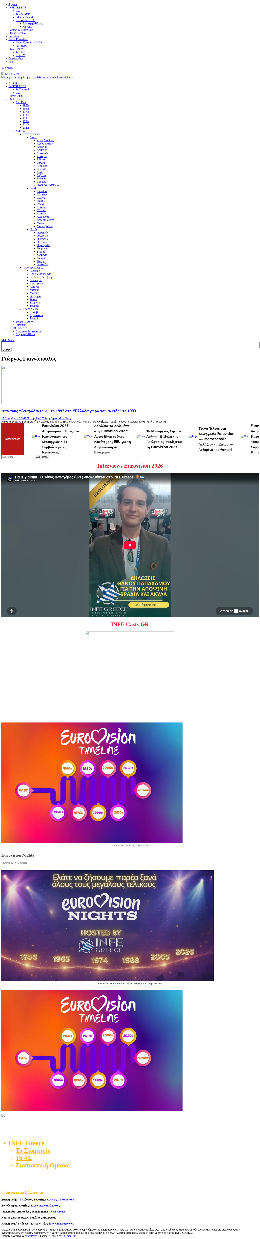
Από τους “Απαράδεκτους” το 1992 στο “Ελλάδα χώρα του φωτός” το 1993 (68, 411)
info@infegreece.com (61, 1223)
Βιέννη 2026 (15, 95)
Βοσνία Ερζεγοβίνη (41, 277)
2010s (26, 124)
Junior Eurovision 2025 (29, 42)
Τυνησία (34, 318)
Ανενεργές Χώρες (33, 267)
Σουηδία (41, 257)
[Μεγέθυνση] (254, 875)
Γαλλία (41, 162)
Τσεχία (41, 261)
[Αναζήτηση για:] (18, 456)
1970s (26, 111)
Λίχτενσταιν (36, 315)
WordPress (31, 1235)
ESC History (15, 48)
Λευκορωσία (37, 283)
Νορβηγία (42, 232)
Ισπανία (41, 197)
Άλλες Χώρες (30, 308)
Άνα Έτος (21, 102)
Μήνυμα (27, 26)
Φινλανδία (42, 264)
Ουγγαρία (35, 296)
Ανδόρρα (35, 270)
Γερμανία (42, 165)
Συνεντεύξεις (15, 58)
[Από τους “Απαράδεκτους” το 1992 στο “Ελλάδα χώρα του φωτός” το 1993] (35, 403)
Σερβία (41, 251)
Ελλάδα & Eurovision (20, 29)
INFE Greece (57, 1211)
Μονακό (34, 292)
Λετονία (41, 213)
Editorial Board (24, 17)
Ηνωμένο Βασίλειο (48, 184)
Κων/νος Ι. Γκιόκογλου (60, 1199)
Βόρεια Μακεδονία (40, 273)
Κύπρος (41, 210)
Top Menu (7, 67)
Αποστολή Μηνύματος (28, 331)
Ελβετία (41, 175)
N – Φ (33, 229)
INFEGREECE (17, 7)
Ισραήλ (41, 200)
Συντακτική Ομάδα (42, 1165)
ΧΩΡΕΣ (20, 55)
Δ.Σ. (18, 10)
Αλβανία (42, 146)
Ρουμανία (42, 248)
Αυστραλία (43, 153)
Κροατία (41, 207)
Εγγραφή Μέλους (32, 23)
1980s (26, 114)
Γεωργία (41, 168)
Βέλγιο (41, 159)
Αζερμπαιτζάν (45, 143)
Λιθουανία (43, 216)
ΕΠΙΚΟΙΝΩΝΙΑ (25, 20)
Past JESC (21, 45)
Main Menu (8, 340)
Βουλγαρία (36, 280)
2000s (26, 121)
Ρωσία (33, 299)
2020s (26, 127)
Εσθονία (41, 181)
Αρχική (12, 4)
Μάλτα (41, 223)
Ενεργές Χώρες (31, 133)
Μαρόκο (34, 289)
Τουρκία (34, 305)
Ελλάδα (41, 178)
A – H (33, 137)
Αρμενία (42, 149)
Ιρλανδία (42, 191)
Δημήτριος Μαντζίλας (58, 418)
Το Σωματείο (23, 13)
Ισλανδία (42, 194)
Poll (10, 61)
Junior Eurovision (18, 39)
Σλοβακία (35, 302)
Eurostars (13, 36)
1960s (26, 108)
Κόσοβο (34, 312)
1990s (26, 118)
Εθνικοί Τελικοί (17, 32)
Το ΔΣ (24, 1157)
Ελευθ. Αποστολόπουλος (45, 1205)
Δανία (40, 172)
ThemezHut (69, 1235)
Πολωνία (42, 242)
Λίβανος (34, 286)
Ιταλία (40, 203)
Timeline (20, 52)
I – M (33, 188)
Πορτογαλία (43, 245)
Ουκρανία (42, 238)
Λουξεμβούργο (45, 219)
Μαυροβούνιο (45, 226)
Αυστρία (42, 156)
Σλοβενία (42, 254)
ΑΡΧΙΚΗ (13, 83)
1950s (26, 105)
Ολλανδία (42, 235)
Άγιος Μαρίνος (45, 140)
